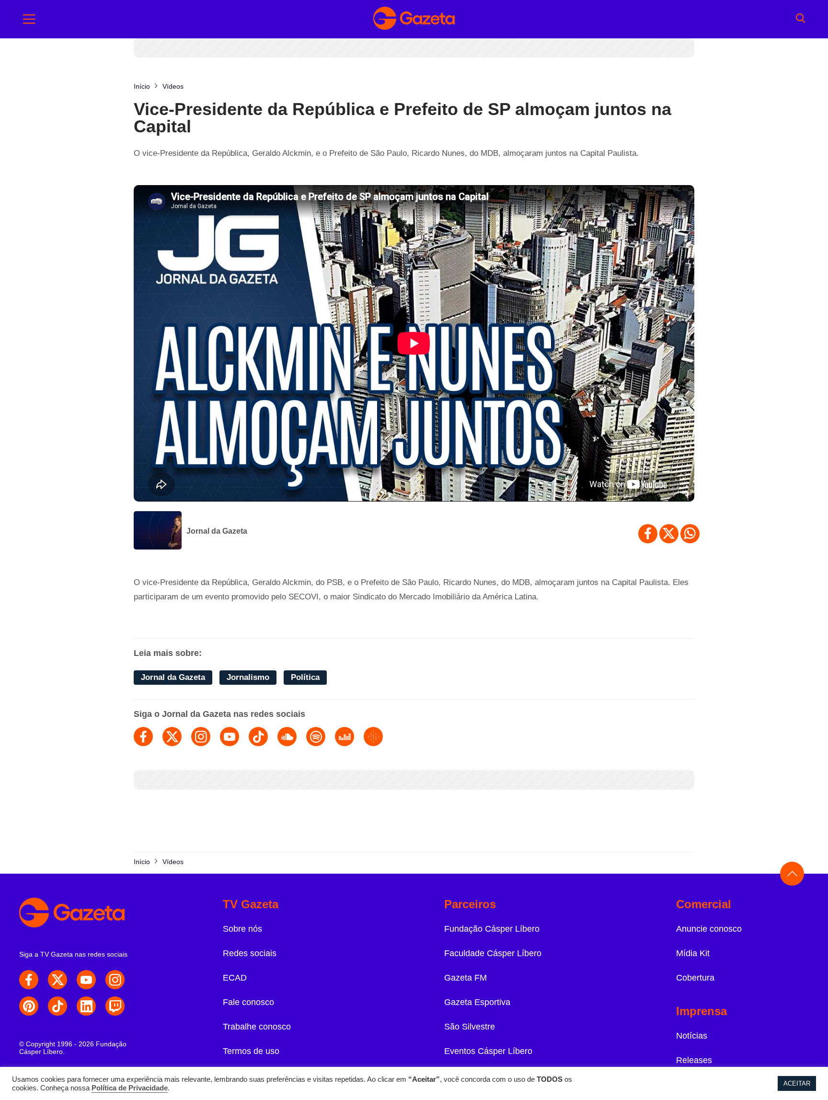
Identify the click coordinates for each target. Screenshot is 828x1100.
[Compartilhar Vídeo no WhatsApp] (690, 533)
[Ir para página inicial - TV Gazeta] (414, 19)
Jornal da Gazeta (216, 531)
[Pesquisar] (800, 19)
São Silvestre (469, 1026)
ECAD (235, 978)
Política (305, 677)
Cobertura (695, 978)
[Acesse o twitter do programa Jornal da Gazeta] (172, 736)
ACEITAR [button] (796, 1083)
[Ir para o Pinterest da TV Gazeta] (28, 1006)
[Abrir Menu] (29, 19)
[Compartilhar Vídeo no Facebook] (647, 533)
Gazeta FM (465, 978)
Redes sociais (249, 953)
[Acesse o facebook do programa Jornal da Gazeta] (143, 736)
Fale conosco (248, 1002)
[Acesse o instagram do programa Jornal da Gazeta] (200, 736)
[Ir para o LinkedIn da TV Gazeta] (86, 1006)
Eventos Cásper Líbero (488, 1051)
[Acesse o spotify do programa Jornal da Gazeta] (315, 736)
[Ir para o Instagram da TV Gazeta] (115, 979)
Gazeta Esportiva (477, 1002)
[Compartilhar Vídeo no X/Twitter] (668, 533)
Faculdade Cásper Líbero (492, 953)
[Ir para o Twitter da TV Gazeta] (57, 979)
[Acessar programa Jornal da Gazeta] (158, 531)
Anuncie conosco (709, 929)
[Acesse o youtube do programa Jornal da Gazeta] (229, 736)
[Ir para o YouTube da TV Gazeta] (86, 979)
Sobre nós (242, 929)
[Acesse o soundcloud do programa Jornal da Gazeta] (287, 736)
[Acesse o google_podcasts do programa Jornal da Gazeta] (373, 736)
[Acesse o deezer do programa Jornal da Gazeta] (344, 736)
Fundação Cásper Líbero (492, 929)
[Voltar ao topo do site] (792, 874)
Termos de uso (251, 1051)
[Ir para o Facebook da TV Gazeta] (28, 979)
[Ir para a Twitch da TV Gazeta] (115, 1006)
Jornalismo (248, 677)
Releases (694, 1060)
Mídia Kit (693, 953)
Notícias (691, 1036)
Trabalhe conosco (257, 1026)
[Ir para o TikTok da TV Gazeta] (57, 1006)
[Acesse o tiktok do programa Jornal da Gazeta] (258, 736)
